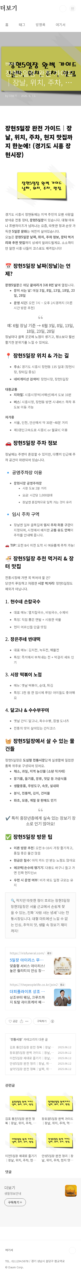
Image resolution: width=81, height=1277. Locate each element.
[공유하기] (21, 1021)
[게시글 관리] (27, 1021)
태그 (22, 24)
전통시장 (16, 1039)
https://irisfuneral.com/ (27, 953)
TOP (72, 1250)
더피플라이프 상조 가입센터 (27, 991)
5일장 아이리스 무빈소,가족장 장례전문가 (27, 959)
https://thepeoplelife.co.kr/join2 (34, 985)
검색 (63, 8)
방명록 (40, 24)
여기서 (60, 24)
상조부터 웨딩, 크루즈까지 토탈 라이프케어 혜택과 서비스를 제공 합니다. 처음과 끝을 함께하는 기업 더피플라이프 (27, 999)
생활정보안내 (12, 1193)
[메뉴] (72, 8)
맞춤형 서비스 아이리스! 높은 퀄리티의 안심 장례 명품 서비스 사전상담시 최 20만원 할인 (27, 968)
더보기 (9, 1187)
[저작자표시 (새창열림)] (52, 1021)
